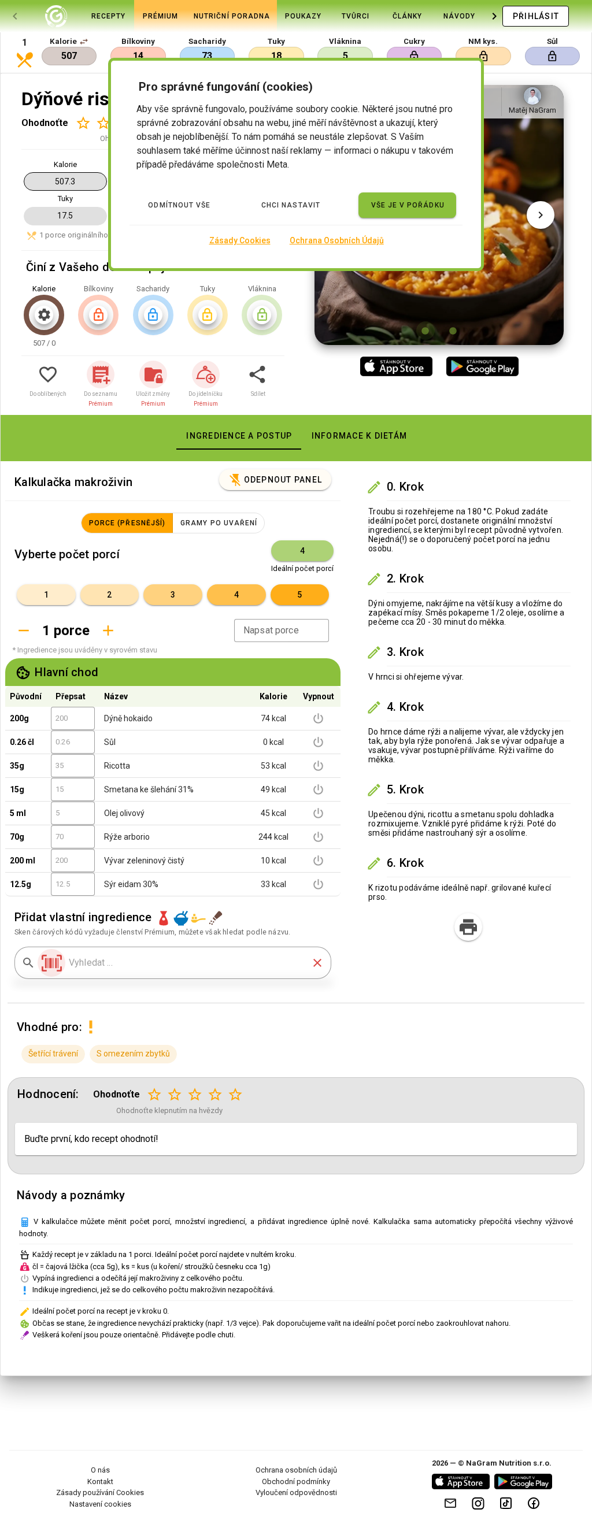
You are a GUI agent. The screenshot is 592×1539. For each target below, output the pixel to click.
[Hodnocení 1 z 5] (83, 123)
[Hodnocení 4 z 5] (215, 1095)
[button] (84, 41)
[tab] (56, 16)
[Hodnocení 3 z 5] (195, 1095)
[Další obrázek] (540, 215)
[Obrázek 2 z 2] (453, 330)
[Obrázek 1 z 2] (425, 330)
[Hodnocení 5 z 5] (235, 1095)
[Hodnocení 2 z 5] (103, 123)
